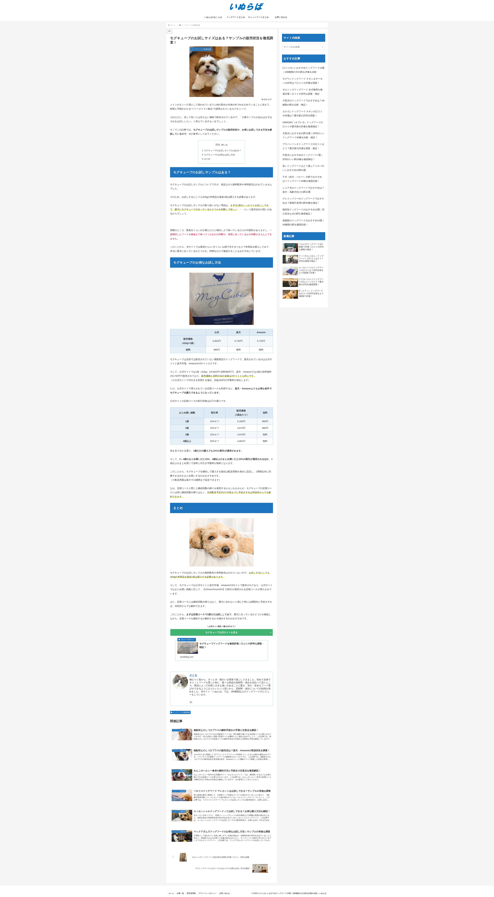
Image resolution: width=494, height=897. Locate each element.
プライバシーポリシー (207, 893)
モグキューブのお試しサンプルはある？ (222, 150)
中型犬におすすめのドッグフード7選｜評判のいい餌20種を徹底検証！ (303, 157)
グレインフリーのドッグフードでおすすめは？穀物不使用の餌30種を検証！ (303, 200)
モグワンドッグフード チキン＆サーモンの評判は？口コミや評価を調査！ (303, 81)
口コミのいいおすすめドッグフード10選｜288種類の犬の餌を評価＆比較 (303, 70)
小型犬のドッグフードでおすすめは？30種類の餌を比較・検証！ (303, 102)
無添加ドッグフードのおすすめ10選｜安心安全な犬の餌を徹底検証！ (303, 211)
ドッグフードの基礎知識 (181, 712)
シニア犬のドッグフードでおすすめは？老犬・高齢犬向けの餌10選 (303, 190)
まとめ (207, 159)
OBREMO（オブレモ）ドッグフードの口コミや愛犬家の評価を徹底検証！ (303, 124)
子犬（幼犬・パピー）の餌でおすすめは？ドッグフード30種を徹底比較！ (302, 179)
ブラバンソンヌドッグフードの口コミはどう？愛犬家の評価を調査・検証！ (303, 146)
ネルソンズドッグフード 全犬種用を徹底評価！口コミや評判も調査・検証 (303, 91)
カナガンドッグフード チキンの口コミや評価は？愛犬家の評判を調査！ (303, 113)
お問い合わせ (224, 893)
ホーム (171, 893)
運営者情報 (191, 893)
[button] (322, 47)
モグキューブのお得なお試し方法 (219, 155)
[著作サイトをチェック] (191, 702)
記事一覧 (180, 893)
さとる (193, 675)
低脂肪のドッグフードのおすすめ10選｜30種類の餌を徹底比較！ (303, 222)
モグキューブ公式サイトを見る (221, 632)
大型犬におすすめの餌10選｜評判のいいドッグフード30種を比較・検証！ (303, 135)
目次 (217, 144)
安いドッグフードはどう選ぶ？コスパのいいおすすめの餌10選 (303, 168)
